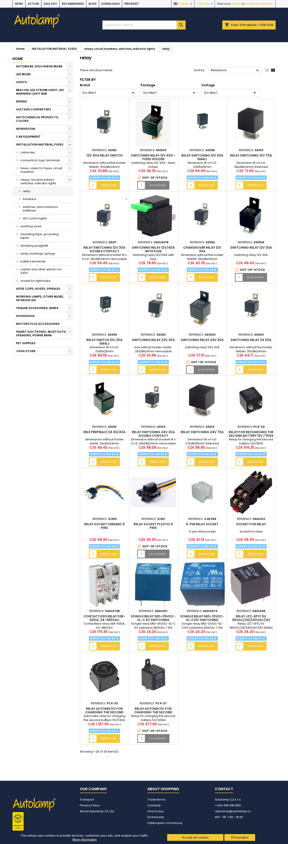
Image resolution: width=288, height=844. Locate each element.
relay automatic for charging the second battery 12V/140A (104, 712)
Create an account (259, 4)
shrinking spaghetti (34, 245)
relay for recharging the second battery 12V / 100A (251, 434)
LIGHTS (21, 82)
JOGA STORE (26, 351)
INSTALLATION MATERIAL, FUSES (39, 144)
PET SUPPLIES (26, 343)
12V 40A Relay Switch (104, 155)
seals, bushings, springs (37, 253)
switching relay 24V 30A (153, 340)
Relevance (235, 70)
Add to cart (108, 185)
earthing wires (30, 226)
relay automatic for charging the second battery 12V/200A (153, 712)
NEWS (19, 4)
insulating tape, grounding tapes (39, 236)
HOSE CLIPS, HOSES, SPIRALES (38, 289)
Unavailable (157, 185)
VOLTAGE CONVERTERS (33, 109)
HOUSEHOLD (25, 316)
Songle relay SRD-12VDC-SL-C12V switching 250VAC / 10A (202, 620)
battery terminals (32, 261)
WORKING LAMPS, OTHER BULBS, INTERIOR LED (40, 298)
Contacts (154, 805)
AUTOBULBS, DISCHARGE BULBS (39, 66)
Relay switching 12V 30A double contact (104, 249)
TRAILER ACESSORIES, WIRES (37, 308)
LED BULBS (23, 74)
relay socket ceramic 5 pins (104, 526)
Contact (224, 789)
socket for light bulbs (35, 281)
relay (26, 191)
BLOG (93, 4)
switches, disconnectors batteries (40, 209)
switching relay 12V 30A (251, 247)
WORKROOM (25, 129)
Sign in (236, 4)
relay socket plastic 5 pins (153, 526)
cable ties (27, 152)
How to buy (155, 811)
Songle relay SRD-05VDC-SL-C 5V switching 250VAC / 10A (153, 620)
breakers (29, 199)
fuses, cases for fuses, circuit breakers (41, 170)
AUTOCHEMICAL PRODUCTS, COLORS (37, 119)
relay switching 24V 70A (202, 432)
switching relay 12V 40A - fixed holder (153, 157)
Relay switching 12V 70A (251, 155)
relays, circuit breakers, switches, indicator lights (38, 181)
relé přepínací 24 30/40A (104, 432)
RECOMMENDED (73, 4)
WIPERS (21, 101)
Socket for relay (251, 524)
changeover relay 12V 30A (202, 249)
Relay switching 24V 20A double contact (153, 434)
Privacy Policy (90, 805)
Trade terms (156, 799)
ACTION (33, 4)
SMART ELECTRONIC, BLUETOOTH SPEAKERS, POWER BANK (41, 333)
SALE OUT (50, 4)
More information (84, 839)
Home (17, 58)
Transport (87, 799)
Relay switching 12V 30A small (202, 157)
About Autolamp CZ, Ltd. (97, 811)
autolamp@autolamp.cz (233, 811)
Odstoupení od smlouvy (164, 823)
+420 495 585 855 (228, 805)
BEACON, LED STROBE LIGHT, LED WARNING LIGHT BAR (40, 92)
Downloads (110, 4)
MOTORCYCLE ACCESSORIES (38, 324)
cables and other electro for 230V (41, 271)
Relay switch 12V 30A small (104, 342)
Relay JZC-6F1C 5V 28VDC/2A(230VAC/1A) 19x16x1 (251, 620)
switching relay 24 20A (251, 340)
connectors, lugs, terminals (40, 160)
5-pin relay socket (202, 524)
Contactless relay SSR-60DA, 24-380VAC (104, 618)
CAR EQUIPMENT (28, 136)
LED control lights (35, 218)
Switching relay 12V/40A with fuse (153, 249)
